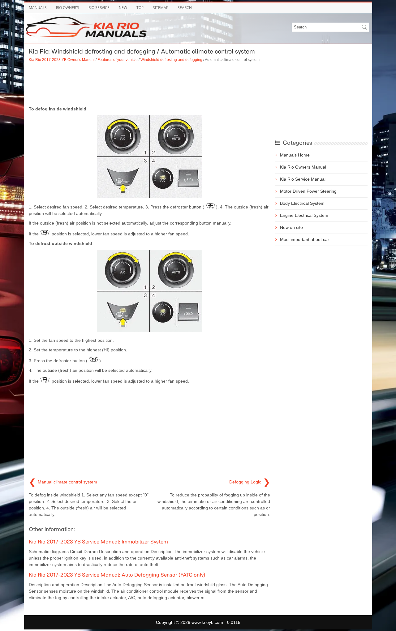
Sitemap (160, 7)
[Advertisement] (149, 84)
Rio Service (99, 7)
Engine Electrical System (304, 215)
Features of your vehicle (117, 60)
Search (185, 7)
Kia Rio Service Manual (302, 179)
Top (140, 7)
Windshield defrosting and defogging (171, 60)
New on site (291, 227)
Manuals (38, 7)
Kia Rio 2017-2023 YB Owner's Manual (62, 60)
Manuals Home (295, 154)
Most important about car (304, 239)
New (123, 7)
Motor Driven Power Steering (308, 191)
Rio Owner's (67, 7)
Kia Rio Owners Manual (303, 167)
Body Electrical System (302, 203)
